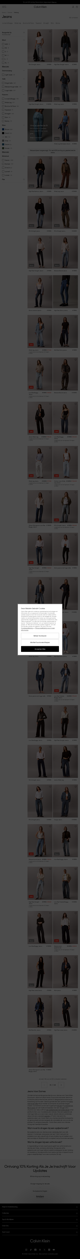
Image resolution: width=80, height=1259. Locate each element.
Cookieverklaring (27, 628)
